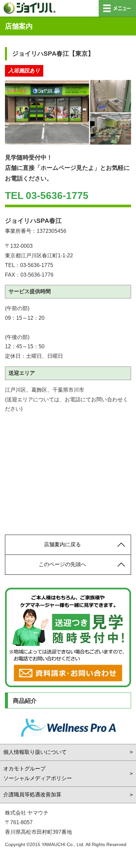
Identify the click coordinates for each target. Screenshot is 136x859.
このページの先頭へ (62, 564)
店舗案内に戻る (62, 544)
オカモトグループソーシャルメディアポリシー (37, 773)
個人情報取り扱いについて (35, 752)
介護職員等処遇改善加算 (32, 794)
